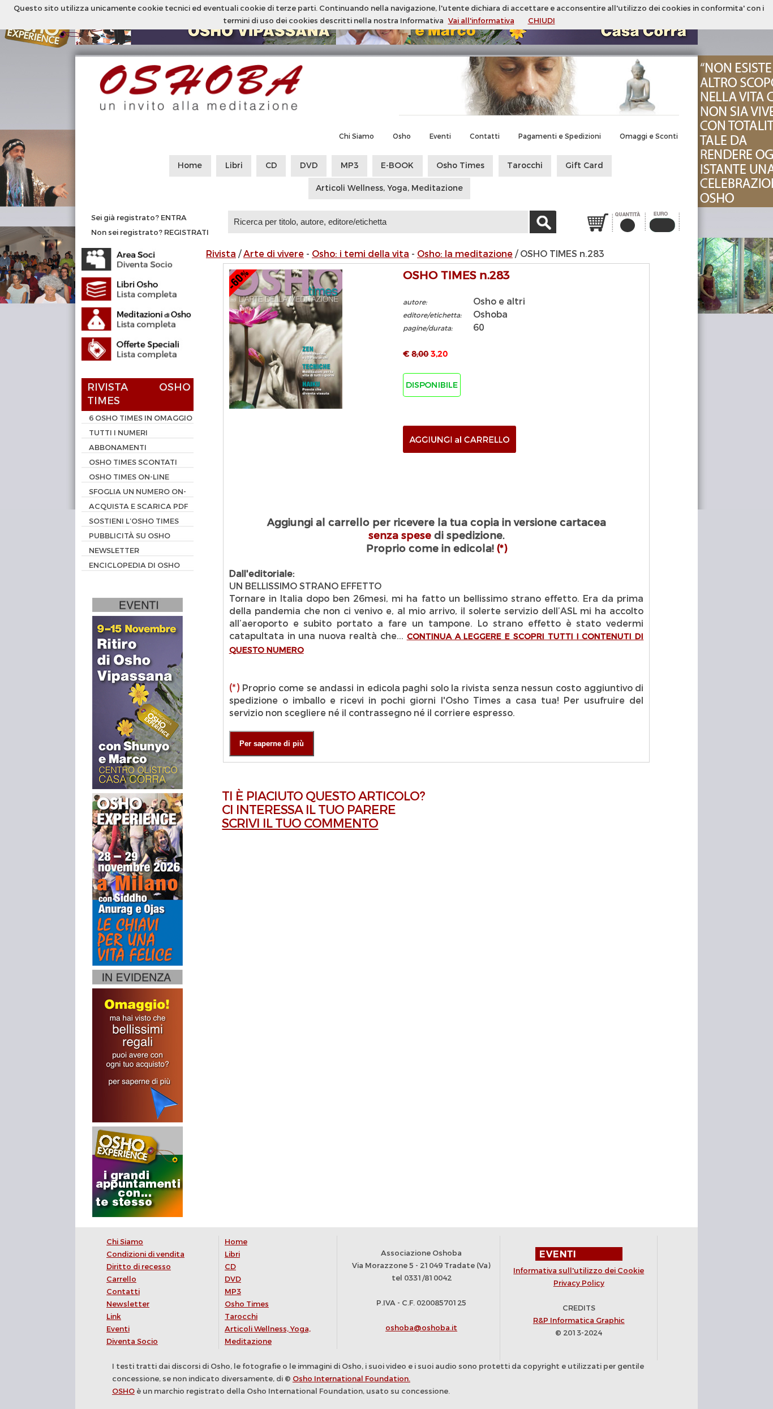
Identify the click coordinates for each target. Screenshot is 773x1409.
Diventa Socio (132, 1341)
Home (190, 165)
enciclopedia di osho (134, 565)
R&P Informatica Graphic (579, 1320)
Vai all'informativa (481, 20)
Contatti (485, 136)
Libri (234, 165)
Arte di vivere (273, 254)
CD (271, 165)
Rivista (221, 254)
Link (113, 1316)
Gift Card (584, 165)
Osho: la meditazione (465, 254)
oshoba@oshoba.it (421, 1328)
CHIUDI (541, 20)
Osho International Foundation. (351, 1379)
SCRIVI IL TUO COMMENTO (300, 823)
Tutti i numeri (118, 433)
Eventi (440, 136)
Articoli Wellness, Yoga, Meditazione (389, 188)
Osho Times (460, 165)
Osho (402, 136)
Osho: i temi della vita (360, 254)
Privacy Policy (578, 1283)
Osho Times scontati (133, 462)
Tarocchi (525, 165)
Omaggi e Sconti (649, 136)
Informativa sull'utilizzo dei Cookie (578, 1270)
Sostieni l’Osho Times (134, 521)
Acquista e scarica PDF (138, 506)
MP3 (350, 165)
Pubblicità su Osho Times (125, 537)
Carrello (121, 1279)
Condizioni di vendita (145, 1254)
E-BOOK (397, 165)
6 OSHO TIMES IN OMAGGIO (140, 418)
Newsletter (114, 550)
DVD (309, 165)
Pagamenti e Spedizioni (559, 136)
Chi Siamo (356, 136)
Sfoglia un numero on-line (133, 493)
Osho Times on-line (129, 477)
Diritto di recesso (138, 1266)
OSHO (123, 1391)
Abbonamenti (118, 447)
